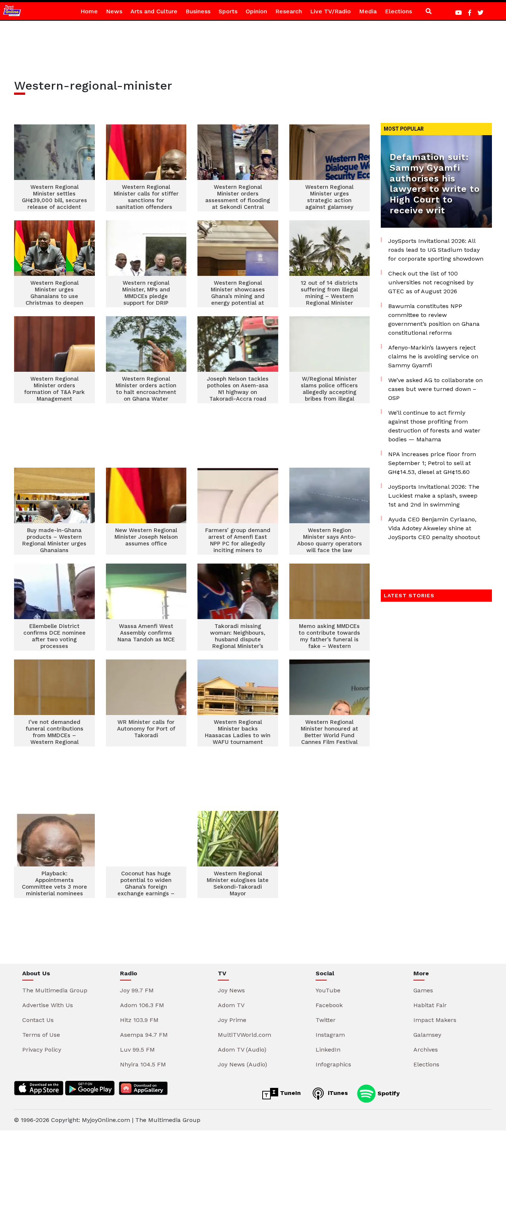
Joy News (231, 990)
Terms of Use (41, 1034)
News (114, 11)
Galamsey (427, 1034)
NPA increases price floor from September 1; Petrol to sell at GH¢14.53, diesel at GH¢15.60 (432, 463)
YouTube (328, 990)
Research (288, 11)
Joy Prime (232, 1019)
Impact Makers (434, 1019)
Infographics (333, 1064)
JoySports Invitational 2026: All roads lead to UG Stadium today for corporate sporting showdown (435, 249)
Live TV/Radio (330, 11)
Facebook (329, 1005)
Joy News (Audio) (242, 1064)
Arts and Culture (153, 11)
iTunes (337, 1092)
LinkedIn (328, 1049)
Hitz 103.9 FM (139, 1019)
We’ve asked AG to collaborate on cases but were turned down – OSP (435, 389)
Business (198, 11)
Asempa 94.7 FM (144, 1034)
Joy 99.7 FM (137, 990)
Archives (425, 1049)
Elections (398, 11)
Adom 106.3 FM (142, 1005)
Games (423, 990)
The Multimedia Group (54, 990)
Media (368, 11)
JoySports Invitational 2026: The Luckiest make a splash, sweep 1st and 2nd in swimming (433, 495)
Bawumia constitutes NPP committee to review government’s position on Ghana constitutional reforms (434, 319)
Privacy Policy (41, 1049)
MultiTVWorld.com (244, 1034)
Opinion (256, 11)
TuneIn (289, 1092)
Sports (228, 11)
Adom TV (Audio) (242, 1049)
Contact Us (38, 1019)
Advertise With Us (47, 1005)
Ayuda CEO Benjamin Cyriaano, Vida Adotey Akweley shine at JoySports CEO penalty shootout (434, 528)
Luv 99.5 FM (137, 1049)
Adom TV (231, 1005)
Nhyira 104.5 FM (143, 1064)
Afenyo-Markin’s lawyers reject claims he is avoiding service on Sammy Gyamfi (433, 356)
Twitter (326, 1019)
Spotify (388, 1092)
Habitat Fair (430, 1005)
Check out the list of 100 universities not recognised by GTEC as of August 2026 (430, 282)
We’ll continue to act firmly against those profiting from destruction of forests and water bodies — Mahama (434, 426)
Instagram (330, 1034)
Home (89, 11)
